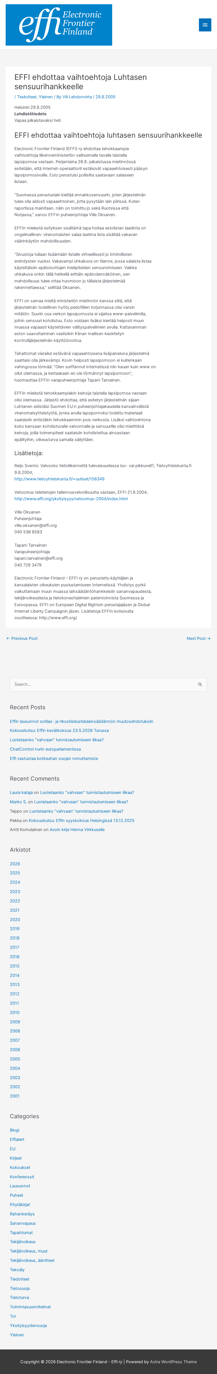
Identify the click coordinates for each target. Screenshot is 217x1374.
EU (13, 1148)
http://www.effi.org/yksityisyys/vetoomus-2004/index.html (71, 498)
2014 (14, 975)
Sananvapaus (23, 1223)
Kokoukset (20, 1167)
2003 (15, 1077)
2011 (14, 1003)
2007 (15, 1040)
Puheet (16, 1195)
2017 (14, 947)
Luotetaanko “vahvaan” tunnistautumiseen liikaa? (57, 739)
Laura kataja (21, 792)
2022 (15, 901)
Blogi (14, 1130)
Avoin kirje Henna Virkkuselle (77, 829)
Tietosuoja (20, 1288)
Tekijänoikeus (23, 1241)
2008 (15, 1031)
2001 (14, 1096)
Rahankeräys (22, 1214)
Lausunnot (20, 1185)
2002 (15, 1086)
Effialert (17, 1139)
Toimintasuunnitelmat (30, 1306)
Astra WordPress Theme (173, 1361)
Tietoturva (19, 1297)
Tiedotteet (26, 96)
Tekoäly (17, 1269)
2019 (14, 928)
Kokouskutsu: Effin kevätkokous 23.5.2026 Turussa (59, 730)
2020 (15, 919)
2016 (14, 956)
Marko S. (18, 801)
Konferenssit (22, 1176)
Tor (13, 1316)
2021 (14, 910)
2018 (14, 938)
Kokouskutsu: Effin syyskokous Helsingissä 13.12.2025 (81, 820)
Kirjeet (16, 1158)
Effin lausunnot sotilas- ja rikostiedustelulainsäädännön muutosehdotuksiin (81, 721)
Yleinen (46, 96)
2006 (15, 1049)
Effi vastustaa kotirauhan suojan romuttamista (54, 758)
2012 (14, 993)
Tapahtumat (21, 1232)
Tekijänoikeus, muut (28, 1251)
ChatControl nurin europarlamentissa (45, 749)
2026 (15, 863)
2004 (15, 1068)
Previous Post (22, 638)
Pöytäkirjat (20, 1204)
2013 (14, 984)
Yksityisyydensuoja (28, 1325)
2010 (14, 1012)
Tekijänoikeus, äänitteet (32, 1260)
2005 (15, 1059)
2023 (15, 891)
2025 (15, 872)
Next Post (199, 638)
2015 (14, 966)
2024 (15, 882)
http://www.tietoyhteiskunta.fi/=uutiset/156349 (59, 479)
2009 (15, 1021)
